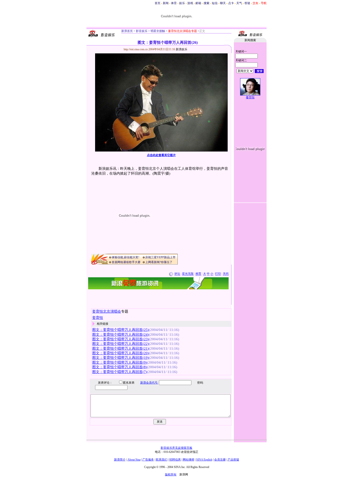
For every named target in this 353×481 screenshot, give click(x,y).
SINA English (204, 459)
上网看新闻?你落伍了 (158, 262)
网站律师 (188, 459)
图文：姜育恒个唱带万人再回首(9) (119, 362)
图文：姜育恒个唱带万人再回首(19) (120, 358)
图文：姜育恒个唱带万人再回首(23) (120, 339)
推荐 (198, 274)
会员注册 (220, 459)
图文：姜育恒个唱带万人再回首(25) (120, 330)
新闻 (166, 3)
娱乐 (182, 3)
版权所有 (170, 474)
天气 (239, 3)
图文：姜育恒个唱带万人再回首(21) (120, 348)
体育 (174, 3)
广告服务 (148, 459)
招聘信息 (175, 459)
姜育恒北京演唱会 (106, 311)
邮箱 (198, 3)
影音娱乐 (141, 31)
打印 (218, 274)
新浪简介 (120, 459)
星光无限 (188, 274)
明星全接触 (157, 31)
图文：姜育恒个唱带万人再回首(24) (120, 334)
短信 (215, 3)
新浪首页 (127, 31)
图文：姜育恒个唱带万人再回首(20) (120, 353)
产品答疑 (233, 459)
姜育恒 (250, 97)
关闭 (226, 274)
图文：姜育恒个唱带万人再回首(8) (119, 367)
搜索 (206, 3)
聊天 (223, 3)
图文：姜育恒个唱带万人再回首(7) (119, 372)
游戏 (190, 3)
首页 (157, 3)
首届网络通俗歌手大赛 (126, 262)
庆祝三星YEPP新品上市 (160, 257)
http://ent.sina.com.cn (136, 49)
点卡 (231, 3)
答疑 (247, 3)
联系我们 (161, 459)
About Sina (134, 459)
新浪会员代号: (149, 382)
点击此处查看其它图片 (161, 155)
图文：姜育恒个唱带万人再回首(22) (120, 344)
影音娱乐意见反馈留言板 (176, 447)
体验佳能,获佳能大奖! (125, 257)
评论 (177, 274)
